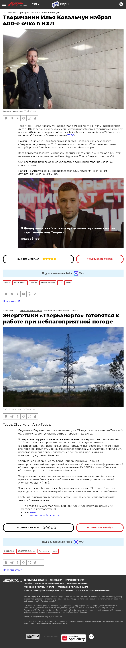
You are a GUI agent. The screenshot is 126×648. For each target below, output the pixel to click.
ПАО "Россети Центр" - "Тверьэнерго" (21, 409)
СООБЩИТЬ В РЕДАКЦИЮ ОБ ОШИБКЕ (93, 591)
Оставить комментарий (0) (100, 259)
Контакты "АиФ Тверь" (77, 584)
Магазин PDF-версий (75, 580)
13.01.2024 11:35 (9, 12)
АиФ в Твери (31, 111)
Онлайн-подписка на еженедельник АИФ (44, 584)
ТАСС (70, 135)
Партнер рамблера (50, 636)
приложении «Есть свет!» (43, 515)
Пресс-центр (56, 580)
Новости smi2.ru (13, 301)
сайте (32, 512)
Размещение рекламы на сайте (39, 587)
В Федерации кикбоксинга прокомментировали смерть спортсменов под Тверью (68, 230)
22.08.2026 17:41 (10, 310)
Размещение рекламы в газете (73, 587)
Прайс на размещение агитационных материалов (48, 591)
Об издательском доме (35, 580)
